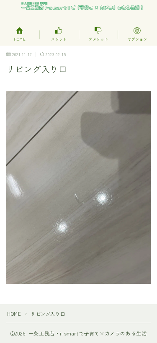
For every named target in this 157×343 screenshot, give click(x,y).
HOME (14, 313)
